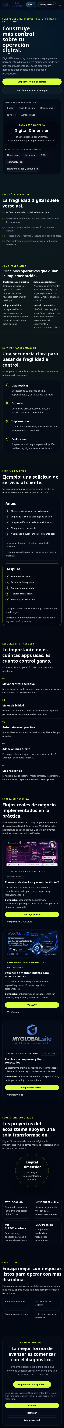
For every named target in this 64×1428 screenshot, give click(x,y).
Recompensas (45, 4)
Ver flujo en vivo (32, 914)
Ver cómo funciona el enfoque (32, 90)
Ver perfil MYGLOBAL (32, 1087)
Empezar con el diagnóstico (32, 81)
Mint (30, 4)
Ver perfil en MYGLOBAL (19, 921)
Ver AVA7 (32, 1004)
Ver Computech (15, 1012)
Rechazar (32, 1412)
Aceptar (32, 1405)
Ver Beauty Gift (15, 1094)
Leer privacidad (32, 1420)
